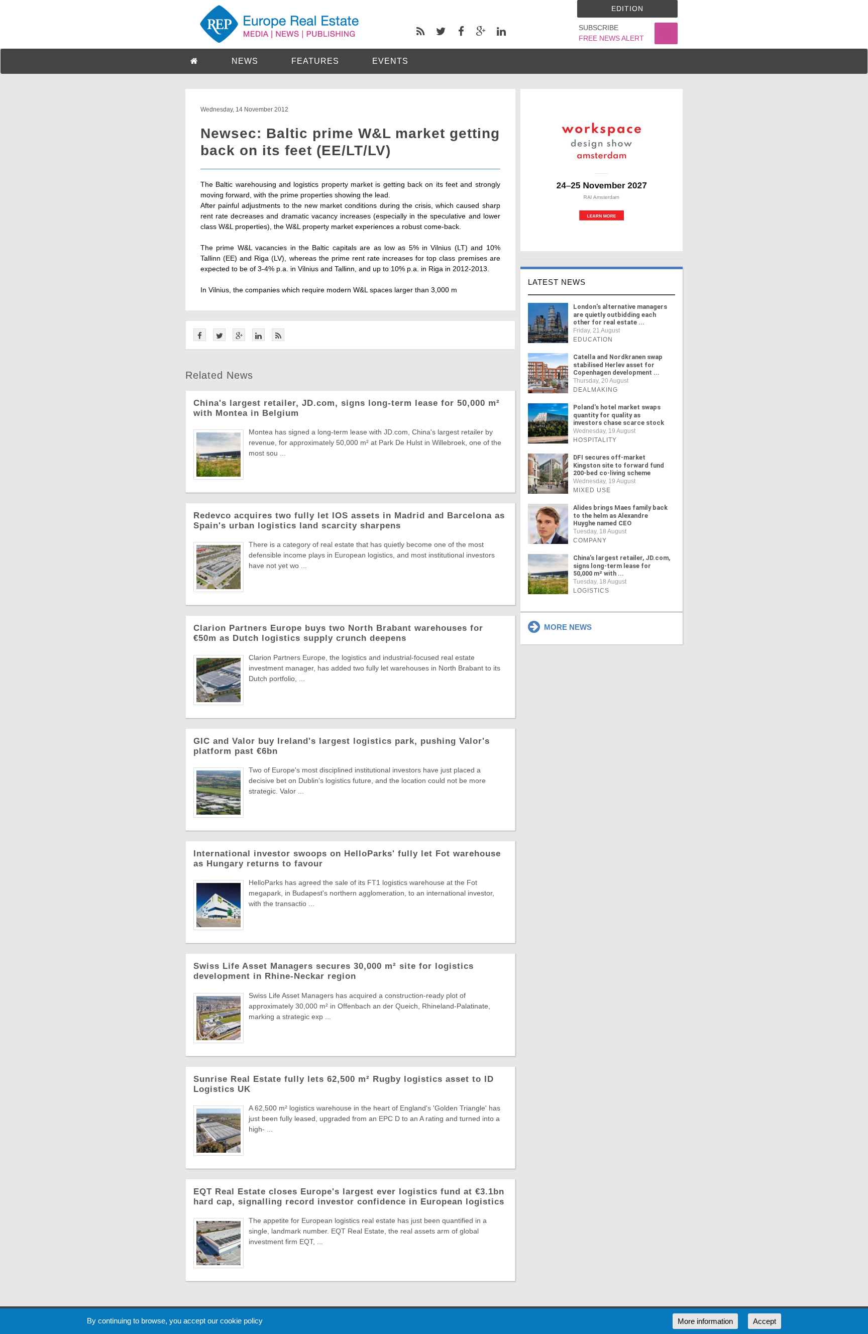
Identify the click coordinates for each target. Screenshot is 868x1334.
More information (705, 1321)
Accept (764, 1321)
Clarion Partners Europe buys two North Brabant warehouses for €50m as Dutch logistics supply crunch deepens (338, 633)
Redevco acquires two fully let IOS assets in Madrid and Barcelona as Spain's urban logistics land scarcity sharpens (349, 520)
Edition (627, 9)
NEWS (245, 61)
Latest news (557, 282)
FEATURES (315, 61)
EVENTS (390, 61)
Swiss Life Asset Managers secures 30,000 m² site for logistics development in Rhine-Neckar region (333, 971)
